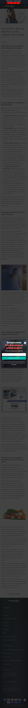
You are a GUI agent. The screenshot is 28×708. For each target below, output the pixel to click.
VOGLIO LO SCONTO (14, 358)
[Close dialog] (25, 343)
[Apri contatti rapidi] (25, 700)
